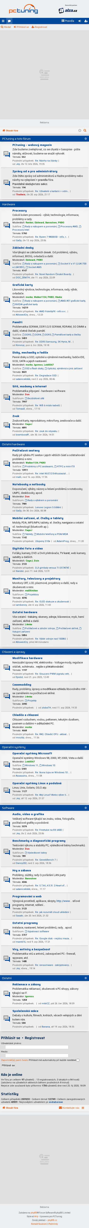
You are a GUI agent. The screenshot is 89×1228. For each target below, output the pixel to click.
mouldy (20, 737)
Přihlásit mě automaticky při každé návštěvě (53, 1060)
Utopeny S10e (42, 541)
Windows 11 (31, 765)
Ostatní (7, 978)
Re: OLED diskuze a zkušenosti (52, 601)
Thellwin (20, 194)
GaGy (19, 240)
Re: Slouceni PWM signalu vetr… (52, 674)
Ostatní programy (25, 923)
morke (29, 297)
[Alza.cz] (68, 9)
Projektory (33, 594)
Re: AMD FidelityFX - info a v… (50, 311)
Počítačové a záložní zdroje (40, 628)
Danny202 (21, 863)
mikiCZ (45, 1003)
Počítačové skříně (68, 628)
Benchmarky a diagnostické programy (38, 840)
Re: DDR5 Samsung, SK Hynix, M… (53, 341)
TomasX (20, 408)
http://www (63, 901)
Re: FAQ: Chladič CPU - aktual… (51, 734)
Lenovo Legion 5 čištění (48, 507)
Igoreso (38, 364)
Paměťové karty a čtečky (68, 334)
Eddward (39, 222)
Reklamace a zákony (26, 984)
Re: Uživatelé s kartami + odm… (52, 191)
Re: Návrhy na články (46, 160)
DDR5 (28, 334)
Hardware (8, 204)
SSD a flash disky (34, 368)
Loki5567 (48, 364)
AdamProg (63, 541)
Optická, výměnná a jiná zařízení (64, 368)
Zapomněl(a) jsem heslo (14, 1060)
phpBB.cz (52, 1220)
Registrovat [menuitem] (86, 22)
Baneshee (51, 222)
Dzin (36, 560)
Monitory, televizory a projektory (36, 578)
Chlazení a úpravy (13, 651)
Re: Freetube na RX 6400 (48, 830)
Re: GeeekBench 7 (45, 860)
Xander (20, 571)
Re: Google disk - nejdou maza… (52, 938)
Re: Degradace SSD (46, 375)
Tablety (29, 534)
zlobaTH (46, 707)
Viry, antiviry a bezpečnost (31, 949)
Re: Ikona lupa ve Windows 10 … (52, 772)
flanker (29, 222)
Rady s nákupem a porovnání (41, 226)
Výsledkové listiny (37, 852)
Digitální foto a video (27, 548)
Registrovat (41, 27)
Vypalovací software (38, 931)
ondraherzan (56, 1102)
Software (8, 808)
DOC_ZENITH (23, 277)
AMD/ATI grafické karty (73, 301)
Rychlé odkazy (4, 22)
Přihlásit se (23, 27)
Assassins (21, 775)
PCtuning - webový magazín (32, 145)
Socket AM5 (34, 267)
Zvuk (15, 416)
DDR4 (38, 334)
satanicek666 (23, 379)
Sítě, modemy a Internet (29, 386)
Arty (36, 1216)
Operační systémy (13, 747)
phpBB (34, 1213)
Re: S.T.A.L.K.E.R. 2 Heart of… (50, 885)
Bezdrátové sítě (36, 398)
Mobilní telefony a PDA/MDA (52, 534)
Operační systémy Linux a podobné (36, 783)
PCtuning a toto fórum (16, 138)
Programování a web (27, 896)
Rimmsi (20, 345)
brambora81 (22, 434)
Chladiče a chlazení (25, 715)
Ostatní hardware (13, 444)
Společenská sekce (25, 1011)
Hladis (58, 297)
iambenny (21, 605)
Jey (18, 164)
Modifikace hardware (27, 658)
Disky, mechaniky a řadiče (30, 352)
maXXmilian (31, 590)
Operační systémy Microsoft (32, 753)
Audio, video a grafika (28, 814)
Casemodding (21, 684)
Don (27, 394)
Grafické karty (22, 285)
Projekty (32, 700)
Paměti (17, 322)
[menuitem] (68, 21)
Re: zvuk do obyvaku (46, 431)
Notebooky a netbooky (28, 484)
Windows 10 (48, 765)
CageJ (28, 424)
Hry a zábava (21, 870)
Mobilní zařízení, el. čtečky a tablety (37, 518)
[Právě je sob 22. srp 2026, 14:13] (79, 130)
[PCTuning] (23, 9)
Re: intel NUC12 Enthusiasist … (51, 473)
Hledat (7, 27)
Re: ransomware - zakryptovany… (52, 965)
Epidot (19, 677)
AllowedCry (22, 314)
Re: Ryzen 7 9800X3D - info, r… (51, 237)
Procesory (19, 210)
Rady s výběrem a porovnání (43, 500)
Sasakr (19, 915)
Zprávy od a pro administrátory (34, 171)
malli (18, 477)
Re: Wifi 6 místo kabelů (47, 405)
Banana (46, 1026)
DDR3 (48, 334)
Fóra (10, 22)
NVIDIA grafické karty (26, 304)
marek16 (20, 942)
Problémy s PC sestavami (39, 466)
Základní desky (23, 247)
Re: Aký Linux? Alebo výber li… (51, 795)
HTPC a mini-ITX (66, 466)
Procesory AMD (69, 226)
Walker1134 (40, 297)
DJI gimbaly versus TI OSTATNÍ (52, 567)
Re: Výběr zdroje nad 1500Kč (50, 638)
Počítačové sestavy (26, 450)
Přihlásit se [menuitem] (80, 22)
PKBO (61, 222)
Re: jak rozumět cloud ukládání (52, 912)
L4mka (28, 624)
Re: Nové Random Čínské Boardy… (53, 274)
